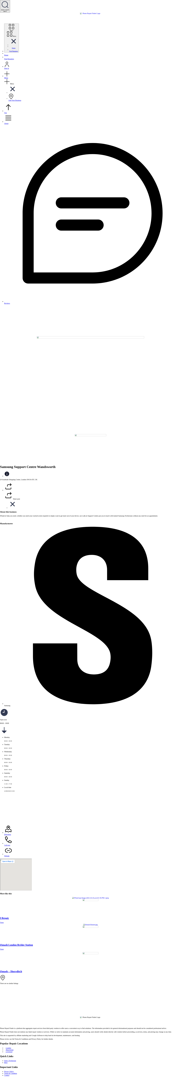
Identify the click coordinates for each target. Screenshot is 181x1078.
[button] (13, 45)
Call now (7, 845)
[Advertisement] (90, 320)
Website (6, 856)
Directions (7, 834)
